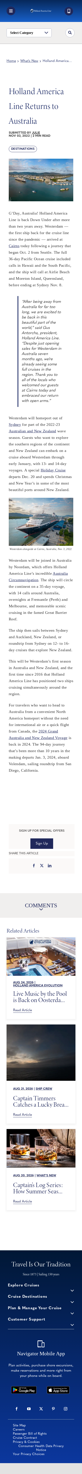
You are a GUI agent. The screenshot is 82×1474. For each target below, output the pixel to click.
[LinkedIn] (50, 866)
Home (11, 61)
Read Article (22, 1010)
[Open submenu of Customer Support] (72, 1324)
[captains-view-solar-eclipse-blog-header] (41, 1026)
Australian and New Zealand (32, 431)
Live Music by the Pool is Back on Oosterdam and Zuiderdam (40, 997)
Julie (36, 133)
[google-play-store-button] (24, 1388)
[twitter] (41, 1409)
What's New (29, 61)
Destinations (23, 149)
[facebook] (16, 1409)
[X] (42, 866)
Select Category (21, 33)
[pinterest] (53, 1409)
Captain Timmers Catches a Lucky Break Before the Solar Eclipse (40, 1101)
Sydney (15, 424)
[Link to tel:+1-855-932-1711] (69, 11)
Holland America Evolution (38, 985)
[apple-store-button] (58, 1388)
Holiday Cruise (53, 470)
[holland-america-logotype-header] (41, 11)
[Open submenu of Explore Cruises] (72, 1290)
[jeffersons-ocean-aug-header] (41, 1131)
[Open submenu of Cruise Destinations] (72, 1302)
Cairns (14, 246)
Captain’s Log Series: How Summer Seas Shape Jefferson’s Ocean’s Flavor (38, 1188)
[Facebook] (34, 866)
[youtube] (29, 1409)
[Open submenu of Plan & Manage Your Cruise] (72, 1313)
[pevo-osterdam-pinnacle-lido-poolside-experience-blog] (41, 939)
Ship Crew (44, 1089)
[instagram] (65, 1409)
